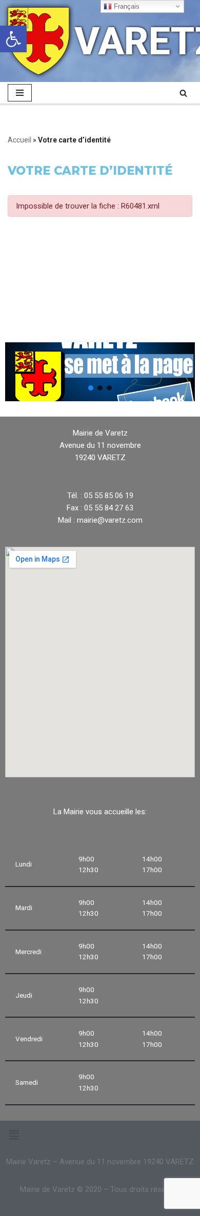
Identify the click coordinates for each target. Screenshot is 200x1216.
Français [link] (125, 6)
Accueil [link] (19, 140)
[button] (90, 387)
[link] (13, 39)
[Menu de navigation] (20, 92)
